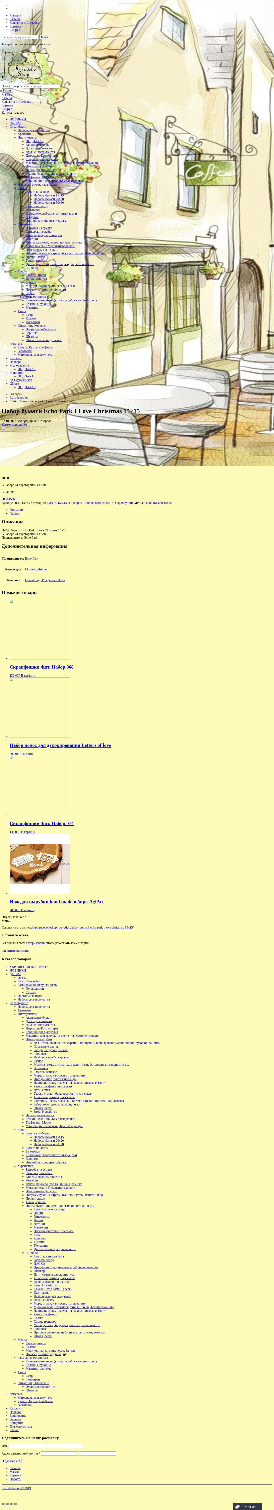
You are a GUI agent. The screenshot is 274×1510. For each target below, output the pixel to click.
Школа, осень (43, 1108)
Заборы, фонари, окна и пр (52, 1281)
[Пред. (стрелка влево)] (3, 1507)
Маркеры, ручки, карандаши (37, 184)
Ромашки (40, 1238)
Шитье (14, 383)
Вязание (15, 1419)
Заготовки (33, 210)
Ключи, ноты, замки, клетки (53, 1289)
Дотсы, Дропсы (36, 278)
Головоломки (35, 988)
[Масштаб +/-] (15, 1504)
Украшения (25, 224)
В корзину (9, 498)
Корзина (15, 26)
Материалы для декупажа (35, 354)
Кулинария (41, 1292)
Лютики (39, 1223)
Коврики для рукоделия (42, 159)
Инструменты (27, 137)
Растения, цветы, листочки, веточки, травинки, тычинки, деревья (79, 1100)
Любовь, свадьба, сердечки (52, 1057)
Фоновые (40, 1053)
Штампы (32, 336)
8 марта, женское (45, 1071)
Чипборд (32, 267)
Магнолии (41, 1227)
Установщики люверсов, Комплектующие (54, 181)
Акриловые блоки (38, 144)
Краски (31, 282)
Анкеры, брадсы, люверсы (44, 235)
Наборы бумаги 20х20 (49, 199)
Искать (7, 90)
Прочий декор (35, 257)
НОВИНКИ (18, 119)
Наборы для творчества (34, 130)
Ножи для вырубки (39, 166)
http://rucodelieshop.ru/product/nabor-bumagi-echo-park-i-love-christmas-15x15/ (83, 927)
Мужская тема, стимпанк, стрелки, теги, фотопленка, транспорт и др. (81, 1064)
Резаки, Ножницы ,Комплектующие (50, 173)
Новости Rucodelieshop (15, 950)
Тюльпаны (41, 1245)
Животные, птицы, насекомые (54, 1097)
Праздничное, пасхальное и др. (55, 1079)
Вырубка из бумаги (39, 228)
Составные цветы (46, 1046)
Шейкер (39, 1271)
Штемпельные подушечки (44, 340)
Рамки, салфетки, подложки (53, 1086)
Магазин (15, 15)
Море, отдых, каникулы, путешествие (59, 1303)
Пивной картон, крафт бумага (46, 220)
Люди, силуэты (44, 1299)
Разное (38, 1061)
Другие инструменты (40, 152)
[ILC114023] (24, 471)
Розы (37, 1234)
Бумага (22, 188)
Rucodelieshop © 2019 (16, 1488)
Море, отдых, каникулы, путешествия (59, 1075)
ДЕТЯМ (15, 123)
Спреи (30, 293)
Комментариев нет (14, 424)
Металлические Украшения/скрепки (50, 246)
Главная (15, 19)
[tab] (141, 510)
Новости (15, 1479)
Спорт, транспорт (46, 1321)
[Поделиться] (7, 1504)
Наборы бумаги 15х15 (49, 195)
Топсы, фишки (36, 260)
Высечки (32, 238)
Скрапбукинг (19, 126)
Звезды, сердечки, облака (51, 1050)
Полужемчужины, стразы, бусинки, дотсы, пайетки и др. (65, 253)
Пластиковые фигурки (41, 249)
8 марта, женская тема (49, 1256)
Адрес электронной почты (21, 1453)
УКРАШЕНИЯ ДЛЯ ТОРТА (29, 967)
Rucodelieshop (19, 397)
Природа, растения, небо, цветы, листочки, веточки (69, 1332)
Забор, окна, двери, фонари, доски (57, 1104)
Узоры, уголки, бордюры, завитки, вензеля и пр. (67, 1325)
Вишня (38, 1213)
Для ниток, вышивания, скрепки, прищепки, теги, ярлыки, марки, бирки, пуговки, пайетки (97, 1043)
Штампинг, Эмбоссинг (33, 325)
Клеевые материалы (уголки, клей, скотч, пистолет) (61, 300)
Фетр (29, 314)
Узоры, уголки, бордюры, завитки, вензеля (63, 1093)
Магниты (32, 307)
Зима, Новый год (45, 1111)
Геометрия (41, 1068)
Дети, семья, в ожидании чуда (54, 1274)
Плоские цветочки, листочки (54, 1231)
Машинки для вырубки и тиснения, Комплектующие (62, 162)
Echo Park (31, 558)
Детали (14, 513)
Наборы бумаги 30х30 (49, 202)
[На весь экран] (11, 1504)
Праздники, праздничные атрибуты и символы (66, 1267)
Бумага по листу (37, 206)
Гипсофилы (42, 1216)
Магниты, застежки (39, 1368)
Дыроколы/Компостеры (42, 155)
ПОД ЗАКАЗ (35, 141)
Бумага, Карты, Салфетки (35, 347)
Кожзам (31, 318)
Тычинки (40, 1242)
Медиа (22, 271)
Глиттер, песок (36, 275)
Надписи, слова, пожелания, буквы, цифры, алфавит (70, 1082)
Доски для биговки (39, 148)
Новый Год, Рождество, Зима (45, 580)
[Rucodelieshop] (25, 82)
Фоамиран (33, 322)
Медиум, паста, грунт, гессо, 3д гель (50, 286)
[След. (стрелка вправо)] (7, 1507)
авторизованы (35, 943)
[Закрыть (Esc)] (3, 1504)
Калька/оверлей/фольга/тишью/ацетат (51, 213)
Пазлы (22, 977)
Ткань (22, 311)
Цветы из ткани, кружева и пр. (55, 1249)
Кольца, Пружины (38, 304)
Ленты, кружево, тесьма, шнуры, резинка (54, 242)
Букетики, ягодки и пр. (49, 1209)
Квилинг (16, 358)
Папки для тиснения (40, 170)
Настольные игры (30, 995)
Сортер (31, 992)
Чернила (31, 333)
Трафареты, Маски (38, 177)
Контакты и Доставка (24, 22)
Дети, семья (42, 1090)
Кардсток (32, 217)
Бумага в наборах (38, 191)
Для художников (21, 380)
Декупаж (16, 343)
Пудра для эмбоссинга (41, 329)
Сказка (38, 1318)
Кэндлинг (16, 372)
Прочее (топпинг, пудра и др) (46, 289)
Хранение (24, 134)
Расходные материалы (33, 296)
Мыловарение (19, 365)
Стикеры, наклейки (39, 231)
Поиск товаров (12, 86)
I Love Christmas (36, 569)
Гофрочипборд (44, 1260)
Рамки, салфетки (45, 1314)
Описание (16, 509)
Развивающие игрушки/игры (37, 985)
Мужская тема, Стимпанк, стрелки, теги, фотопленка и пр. (74, 1307)
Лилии (38, 1220)
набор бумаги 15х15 (158, 502)
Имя (4, 1446)
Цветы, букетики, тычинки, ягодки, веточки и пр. (60, 264)
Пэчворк (15, 362)
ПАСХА (39, 1263)
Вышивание (18, 1415)
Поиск (44, 37)
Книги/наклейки (29, 981)
